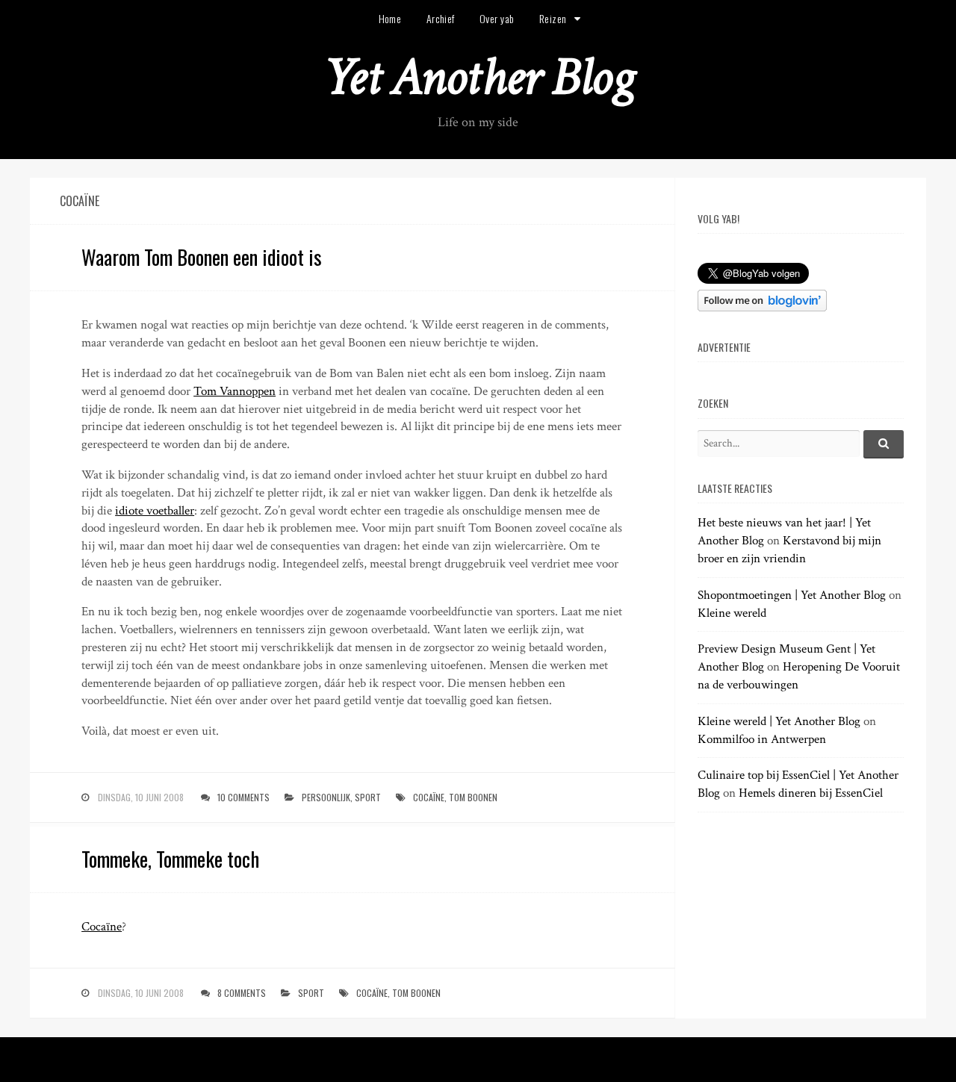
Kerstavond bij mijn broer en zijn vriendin (789, 549)
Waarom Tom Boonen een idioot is (201, 257)
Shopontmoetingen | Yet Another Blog (792, 595)
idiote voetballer (154, 511)
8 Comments (241, 992)
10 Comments (243, 797)
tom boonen (473, 797)
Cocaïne (101, 926)
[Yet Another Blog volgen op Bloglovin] (762, 307)
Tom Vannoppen (234, 391)
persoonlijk (326, 797)
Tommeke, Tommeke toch (170, 859)
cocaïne (428, 797)
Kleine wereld (732, 613)
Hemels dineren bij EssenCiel (811, 793)
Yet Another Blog (478, 77)
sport (368, 797)
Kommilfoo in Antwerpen (762, 739)
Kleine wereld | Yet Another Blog (779, 721)
